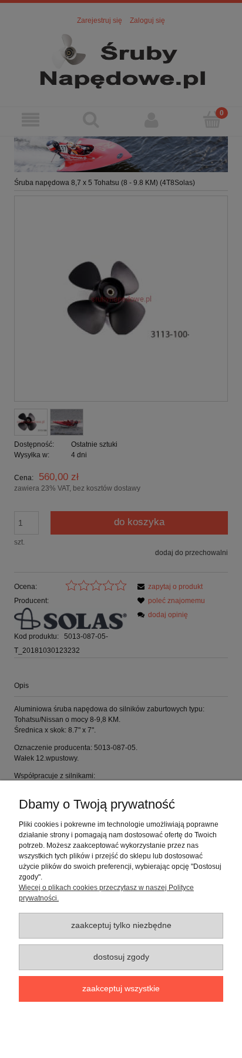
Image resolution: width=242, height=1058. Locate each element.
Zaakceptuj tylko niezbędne (121, 925)
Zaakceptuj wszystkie (121, 988)
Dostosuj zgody (121, 957)
